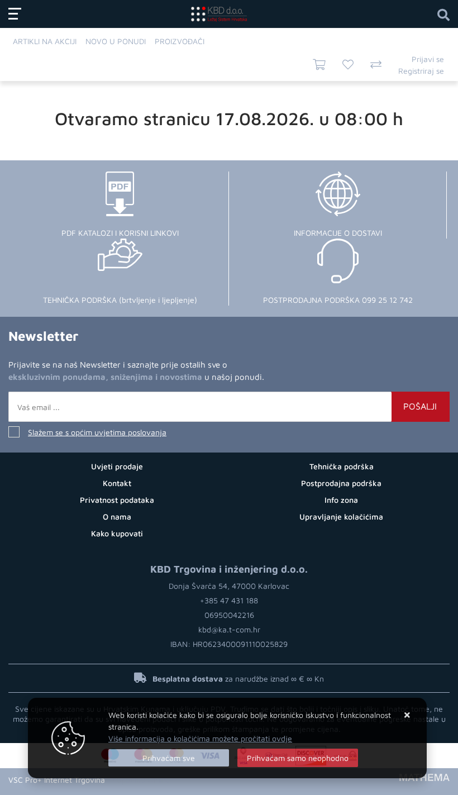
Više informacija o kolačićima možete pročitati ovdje (200, 738)
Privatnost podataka (117, 499)
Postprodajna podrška (341, 483)
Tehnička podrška (341, 466)
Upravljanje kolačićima (341, 516)
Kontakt (117, 483)
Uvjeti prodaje (117, 466)
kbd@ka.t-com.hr (229, 629)
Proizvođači (179, 41)
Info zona (341, 499)
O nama (117, 516)
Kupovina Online (141, 779)
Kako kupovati (117, 533)
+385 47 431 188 (229, 600)
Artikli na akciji (45, 41)
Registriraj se (421, 70)
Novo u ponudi (115, 41)
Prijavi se (428, 59)
